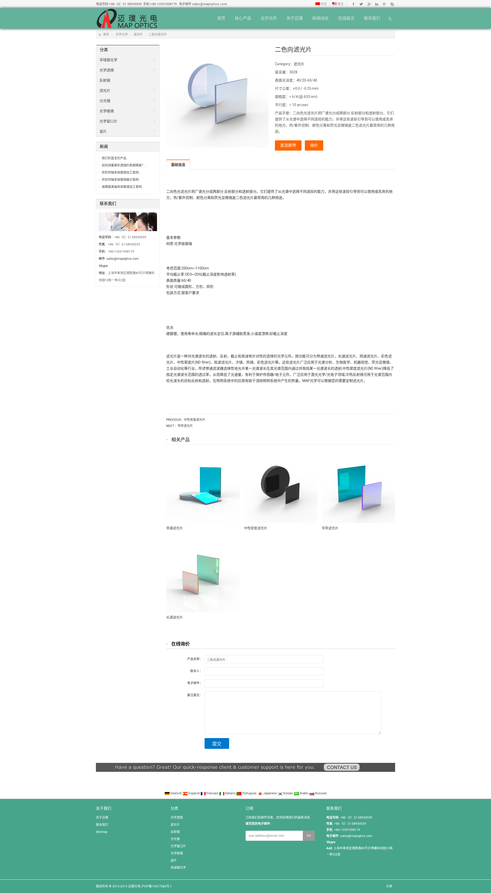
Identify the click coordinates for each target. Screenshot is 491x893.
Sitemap (101, 832)
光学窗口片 (108, 121)
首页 (221, 18)
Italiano (230, 793)
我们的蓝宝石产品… (115, 158)
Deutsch (176, 793)
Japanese (269, 793)
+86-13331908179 (163, 4)
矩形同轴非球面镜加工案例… (121, 172)
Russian (320, 793)
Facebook (353, 4)
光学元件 (269, 18)
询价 (314, 145)
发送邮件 (288, 145)
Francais (212, 793)
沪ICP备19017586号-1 (156, 886)
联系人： (196, 671)
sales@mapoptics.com (209, 4)
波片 (103, 131)
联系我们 (372, 18)
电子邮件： (195, 683)
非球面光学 (108, 60)
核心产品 (243, 18)
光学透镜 (106, 70)
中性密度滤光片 (194, 420)
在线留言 (346, 18)
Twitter (361, 4)
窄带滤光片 (185, 426)
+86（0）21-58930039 (125, 4)
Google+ (369, 4)
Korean (288, 793)
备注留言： (195, 695)
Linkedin (376, 4)
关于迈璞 (294, 18)
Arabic (304, 793)
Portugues (249, 793)
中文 (323, 4)
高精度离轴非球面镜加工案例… (123, 187)
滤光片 (138, 34)
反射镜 (104, 80)
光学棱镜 (106, 111)
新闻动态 (320, 18)
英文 (340, 4)
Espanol (194, 793)
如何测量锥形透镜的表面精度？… (124, 165)
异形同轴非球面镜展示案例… (121, 180)
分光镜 (104, 101)
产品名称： (195, 659)
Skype (392, 4)
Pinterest (384, 4)
